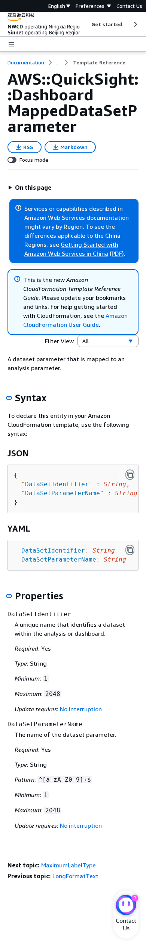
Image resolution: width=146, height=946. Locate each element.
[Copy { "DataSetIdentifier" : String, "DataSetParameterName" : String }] (129, 474)
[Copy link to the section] (8, 398)
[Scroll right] (135, 24)
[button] (29, 187)
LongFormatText (75, 876)
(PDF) (117, 253)
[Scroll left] (86, 24)
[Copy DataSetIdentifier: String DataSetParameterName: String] (129, 550)
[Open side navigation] (11, 44)
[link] (99, 62)
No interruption (81, 709)
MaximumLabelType (68, 865)
